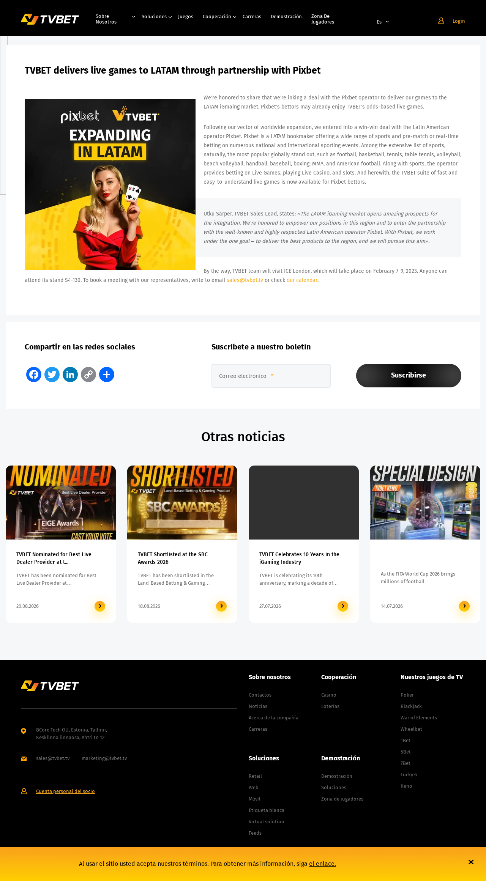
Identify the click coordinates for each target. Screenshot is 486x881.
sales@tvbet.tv (245, 280)
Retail (255, 776)
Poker (407, 695)
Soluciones (154, 16)
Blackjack (411, 706)
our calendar (302, 280)
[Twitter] (52, 374)
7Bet (405, 763)
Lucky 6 (409, 774)
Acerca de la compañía (273, 718)
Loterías (330, 706)
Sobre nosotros (106, 19)
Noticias (258, 706)
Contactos (260, 695)
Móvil (254, 799)
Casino (328, 695)
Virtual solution (266, 821)
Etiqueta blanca (266, 810)
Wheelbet (411, 729)
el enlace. (322, 863)
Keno (406, 786)
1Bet (405, 740)
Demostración (286, 16)
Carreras (252, 16)
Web (254, 787)
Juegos (185, 16)
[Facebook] (34, 374)
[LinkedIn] (70, 374)
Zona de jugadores (322, 19)
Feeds (255, 833)
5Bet (406, 752)
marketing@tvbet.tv (104, 758)
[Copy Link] (88, 374)
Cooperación (217, 16)
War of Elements (419, 718)
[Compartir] (107, 374)
